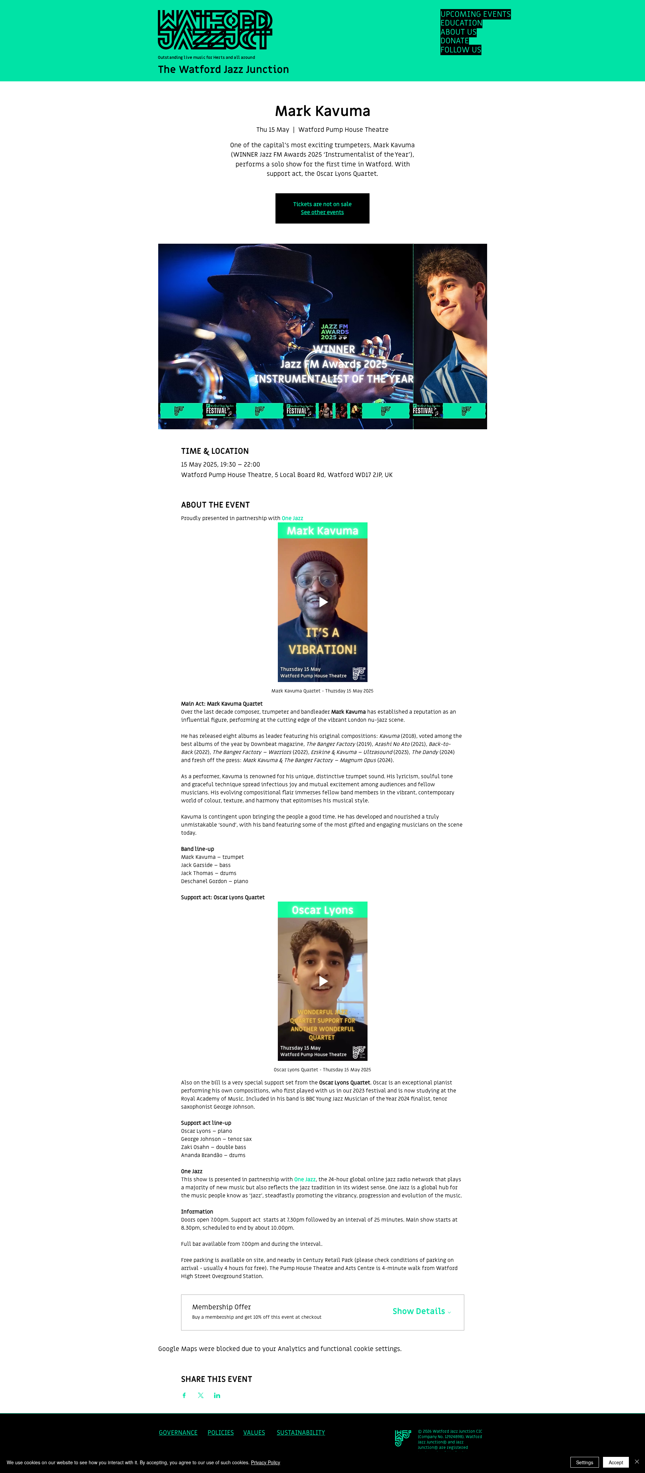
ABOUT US (458, 32)
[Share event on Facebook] (184, 1395)
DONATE (454, 41)
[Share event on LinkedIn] (217, 1395)
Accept (616, 1462)
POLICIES (221, 1433)
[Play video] (322, 602)
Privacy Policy (265, 1462)
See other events (322, 212)
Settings (584, 1462)
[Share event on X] (201, 1395)
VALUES (254, 1433)
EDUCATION (461, 23)
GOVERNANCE (178, 1433)
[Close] (637, 1462)
